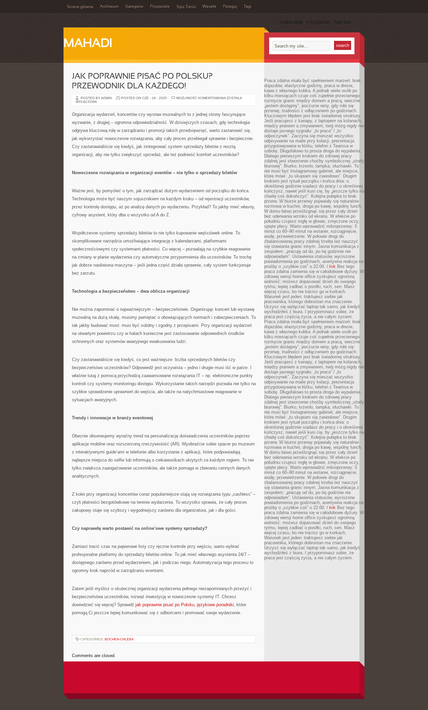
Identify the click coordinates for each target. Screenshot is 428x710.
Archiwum (109, 7)
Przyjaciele (160, 7)
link (332, 266)
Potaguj (230, 7)
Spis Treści (186, 7)
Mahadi (88, 44)
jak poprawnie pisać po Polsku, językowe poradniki (184, 604)
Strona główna (80, 7)
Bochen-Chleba (119, 639)
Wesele (209, 7)
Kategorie (134, 7)
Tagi (247, 7)
